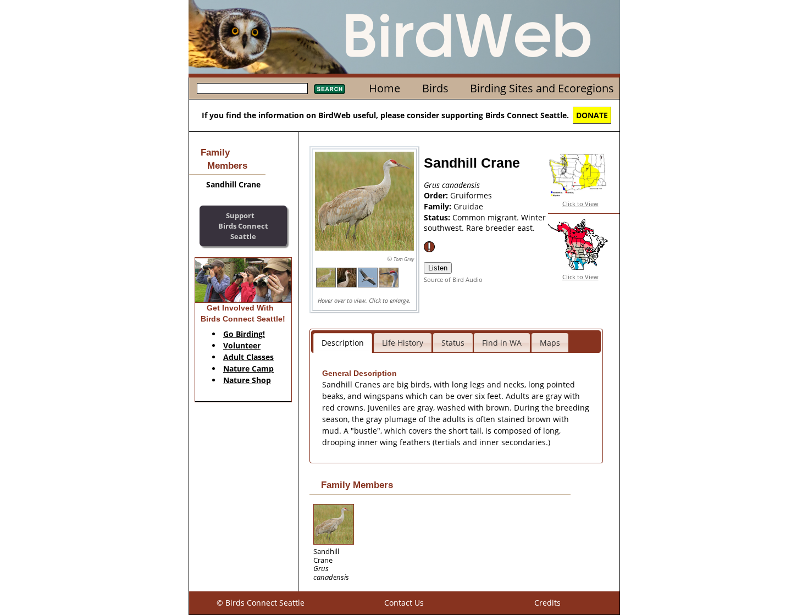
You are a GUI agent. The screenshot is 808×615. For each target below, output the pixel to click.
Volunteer (242, 345)
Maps (550, 342)
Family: (438, 206)
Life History (402, 342)
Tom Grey (404, 259)
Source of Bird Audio (453, 279)
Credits (547, 602)
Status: (438, 217)
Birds (435, 88)
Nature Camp (248, 368)
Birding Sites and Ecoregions (542, 88)
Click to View (580, 204)
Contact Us (404, 602)
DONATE (592, 115)
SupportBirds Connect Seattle (243, 225)
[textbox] (252, 88)
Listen (437, 268)
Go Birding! (244, 334)
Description (343, 342)
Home (384, 88)
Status (452, 342)
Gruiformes (471, 195)
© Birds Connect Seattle (261, 602)
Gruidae (468, 206)
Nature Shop (247, 380)
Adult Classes (248, 357)
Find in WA (502, 342)
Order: (437, 195)
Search (329, 89)
